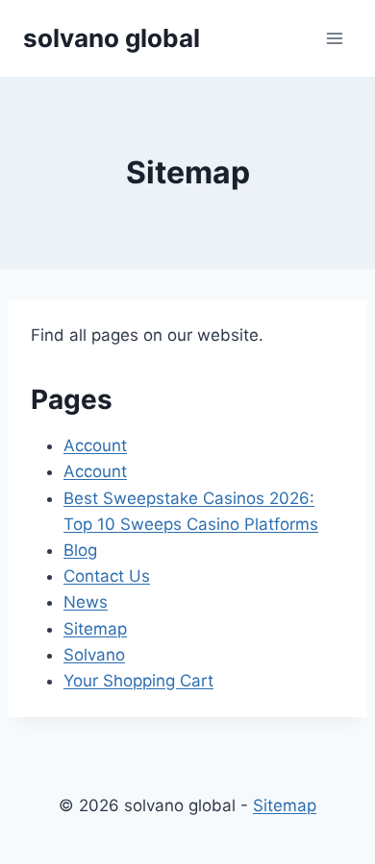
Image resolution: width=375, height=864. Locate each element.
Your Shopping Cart (138, 680)
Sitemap (95, 628)
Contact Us (106, 576)
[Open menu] (334, 38)
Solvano (94, 654)
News (85, 602)
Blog (80, 550)
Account (95, 445)
